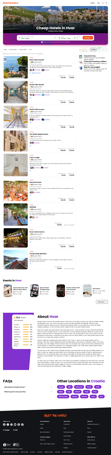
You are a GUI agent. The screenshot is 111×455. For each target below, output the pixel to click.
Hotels (41, 428)
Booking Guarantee (69, 432)
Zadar (98, 387)
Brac (101, 396)
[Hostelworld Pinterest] (19, 424)
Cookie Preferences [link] (67, 452)
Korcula (84, 396)
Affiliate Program (91, 443)
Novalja (74, 396)
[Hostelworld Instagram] (11, 424)
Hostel (31, 57)
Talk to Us (42, 440)
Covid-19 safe (37, 73)
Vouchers (39, 452)
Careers (89, 432)
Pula (69, 391)
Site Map (57, 452)
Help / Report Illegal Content (47, 443)
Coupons (32, 452)
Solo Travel (67, 440)
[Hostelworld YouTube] (15, 424)
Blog (65, 428)
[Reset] (55, 38)
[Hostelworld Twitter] (8, 424)
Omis (95, 391)
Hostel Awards (67, 436)
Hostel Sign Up (91, 440)
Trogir (86, 391)
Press (88, 428)
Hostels (42, 424)
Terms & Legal (24, 452)
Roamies (66, 447)
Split (69, 387)
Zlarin (93, 396)
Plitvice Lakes (63, 396)
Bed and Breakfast (45, 432)
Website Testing (49, 452)
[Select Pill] (102, 3)
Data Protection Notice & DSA (10, 452)
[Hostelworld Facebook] (4, 424)
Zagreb (61, 387)
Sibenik (77, 391)
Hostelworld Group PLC (93, 424)
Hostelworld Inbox (92, 447)
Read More (40, 53)
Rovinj (89, 387)
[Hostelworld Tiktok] (22, 424)
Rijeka (61, 391)
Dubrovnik (79, 387)
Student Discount (68, 443)
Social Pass (66, 424)
